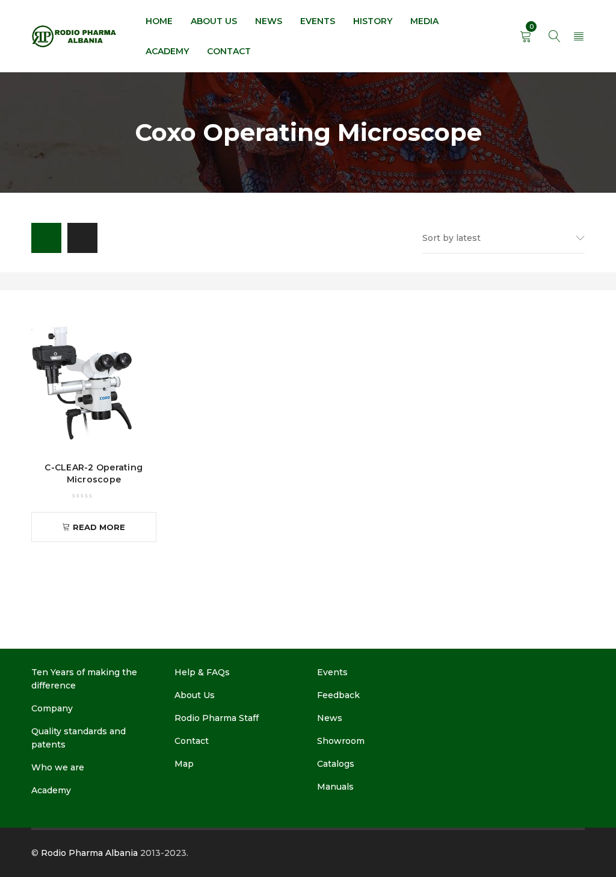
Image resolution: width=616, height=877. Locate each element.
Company (52, 708)
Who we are (57, 767)
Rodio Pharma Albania (89, 852)
